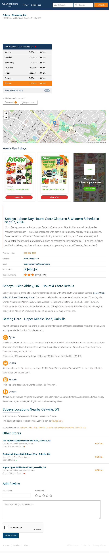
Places (6, 545)
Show (47, 91)
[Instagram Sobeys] (32, 269)
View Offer (19, 197)
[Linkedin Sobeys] (35, 269)
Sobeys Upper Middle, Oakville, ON (70, 427)
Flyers (25, 5)
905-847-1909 (30, 253)
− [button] (6, 117)
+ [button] (6, 113)
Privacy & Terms (99, 545)
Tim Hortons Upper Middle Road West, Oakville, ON (27, 440)
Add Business (72, 545)
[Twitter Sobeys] (28, 269)
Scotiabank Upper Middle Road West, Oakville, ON (26, 454)
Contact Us (85, 545)
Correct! (11, 102)
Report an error (29, 102)
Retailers (16, 545)
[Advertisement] (54, 35)
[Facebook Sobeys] (25, 269)
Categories (36, 5)
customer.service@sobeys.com (37, 264)
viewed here (56, 421)
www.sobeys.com (31, 258)
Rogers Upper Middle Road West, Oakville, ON (24, 467)
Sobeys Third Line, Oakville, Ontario (36, 427)
